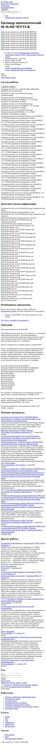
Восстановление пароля (14, 738)
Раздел (3, 4)
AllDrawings (9, 724)
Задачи (3, 566)
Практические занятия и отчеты (16, 18)
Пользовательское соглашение (16, 703)
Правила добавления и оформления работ (20, 697)
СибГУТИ (4, 660)
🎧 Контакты (10, 726)
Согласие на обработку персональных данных (22, 706)
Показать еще (6, 534)
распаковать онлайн (8, 311)
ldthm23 (9, 603)
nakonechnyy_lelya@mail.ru (16, 465)
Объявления (14, 4)
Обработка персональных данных (17, 705)
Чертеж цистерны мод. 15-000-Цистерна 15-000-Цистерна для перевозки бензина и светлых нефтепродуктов (22, 443)
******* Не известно (8, 490)
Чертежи (30, 430)
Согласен (6, 685)
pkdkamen (10, 664)
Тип (6, 16)
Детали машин (10, 463)
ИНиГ (24, 430)
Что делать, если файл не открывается (15, 320)
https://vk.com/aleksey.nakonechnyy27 (19, 432)
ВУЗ (7, 4)
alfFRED (9, 633)
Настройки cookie (11, 708)
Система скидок (11, 701)
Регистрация (5, 7)
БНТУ (23, 55)
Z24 (7, 568)
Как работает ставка (12, 699)
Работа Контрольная (14, 601)
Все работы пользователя (25, 70)
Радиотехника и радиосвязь (19, 660)
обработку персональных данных (25, 685)
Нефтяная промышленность (11, 430)
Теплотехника (11, 566)
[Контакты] (5, 5)
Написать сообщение (24, 68)
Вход (12, 7)
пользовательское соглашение (20, 687)
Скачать (13, 77)
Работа (3, 631)
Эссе (2, 463)
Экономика (10, 631)
